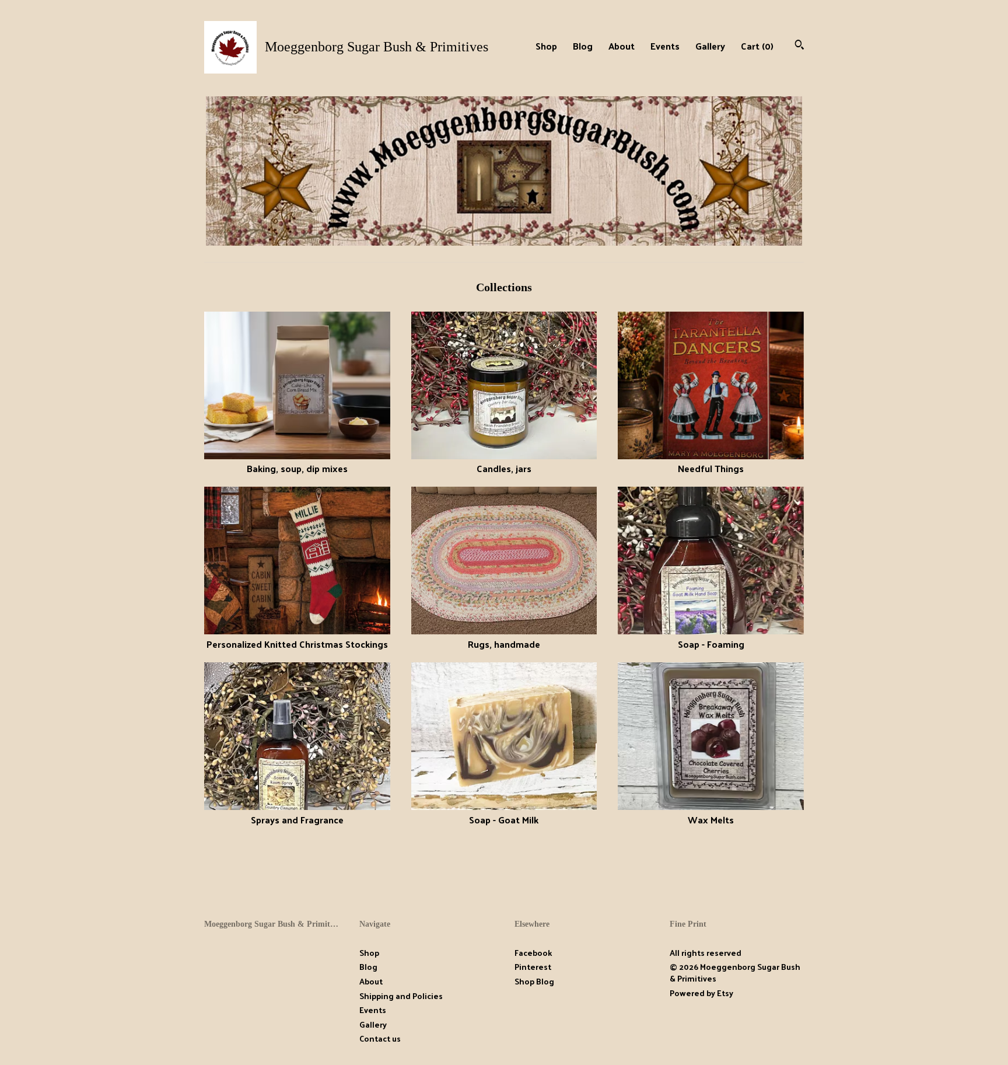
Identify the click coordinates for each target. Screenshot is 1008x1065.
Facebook (533, 952)
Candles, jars (504, 468)
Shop (546, 45)
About (621, 45)
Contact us (380, 1039)
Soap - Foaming (711, 643)
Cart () (757, 45)
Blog (583, 45)
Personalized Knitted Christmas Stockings (297, 643)
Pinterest (532, 966)
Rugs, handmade (504, 643)
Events (665, 45)
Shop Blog (534, 981)
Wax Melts (711, 819)
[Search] (799, 45)
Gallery (710, 45)
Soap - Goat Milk (503, 819)
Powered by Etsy (701, 993)
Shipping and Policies (401, 996)
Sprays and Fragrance (297, 819)
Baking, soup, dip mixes (297, 468)
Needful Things (711, 468)
